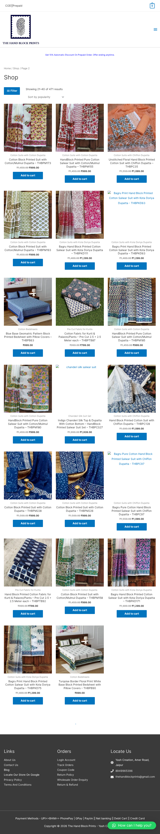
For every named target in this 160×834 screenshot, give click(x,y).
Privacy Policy (13, 779)
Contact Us (11, 765)
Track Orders (65, 765)
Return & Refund (67, 784)
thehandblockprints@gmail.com (135, 776)
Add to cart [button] (28, 175)
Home (7, 68)
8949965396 (124, 770)
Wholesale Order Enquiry (72, 779)
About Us (9, 759)
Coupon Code (65, 769)
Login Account (66, 759)
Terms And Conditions (17, 784)
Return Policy (65, 774)
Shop (16, 68)
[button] (132, 825)
